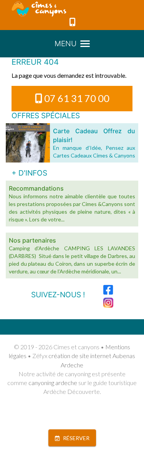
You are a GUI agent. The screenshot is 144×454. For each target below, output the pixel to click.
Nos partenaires (32, 240)
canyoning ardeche (52, 382)
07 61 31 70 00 (76, 98)
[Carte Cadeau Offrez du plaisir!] (28, 143)
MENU (65, 43)
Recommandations (36, 188)
